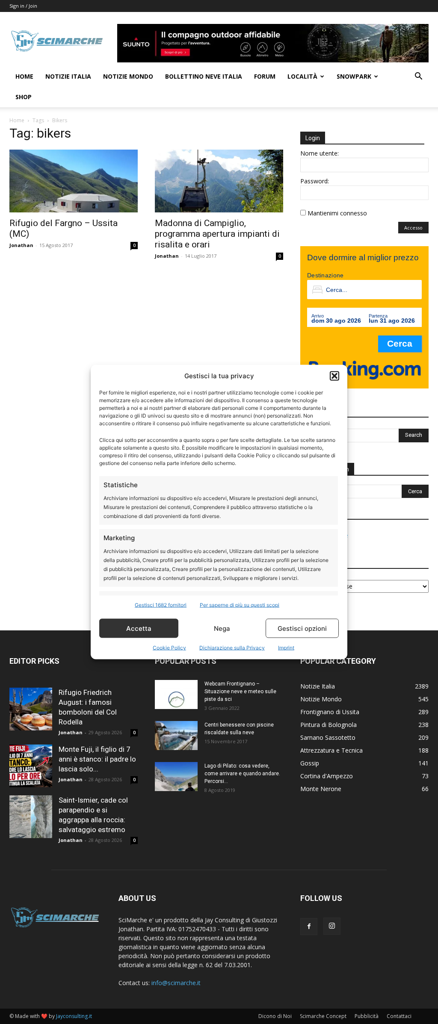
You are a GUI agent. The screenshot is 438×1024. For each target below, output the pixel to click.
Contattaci (399, 1016)
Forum (264, 76)
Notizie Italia (68, 76)
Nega (222, 628)
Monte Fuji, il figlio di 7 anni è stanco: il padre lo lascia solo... (97, 759)
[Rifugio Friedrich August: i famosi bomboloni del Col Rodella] (30, 709)
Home (24, 76)
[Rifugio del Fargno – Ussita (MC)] (73, 181)
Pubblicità (367, 1016)
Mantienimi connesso (337, 213)
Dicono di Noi (275, 1016)
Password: (314, 181)
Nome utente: (319, 153)
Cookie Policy (169, 647)
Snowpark (354, 76)
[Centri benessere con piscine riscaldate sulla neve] (176, 735)
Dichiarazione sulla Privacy (232, 647)
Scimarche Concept (323, 1016)
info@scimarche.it (176, 983)
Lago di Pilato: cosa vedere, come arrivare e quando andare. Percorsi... (242, 773)
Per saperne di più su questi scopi (239, 605)
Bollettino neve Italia (203, 76)
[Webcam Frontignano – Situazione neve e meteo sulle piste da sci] (176, 694)
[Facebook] (308, 926)
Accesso (413, 227)
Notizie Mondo (128, 76)
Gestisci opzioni (302, 628)
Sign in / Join (23, 6)
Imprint (286, 647)
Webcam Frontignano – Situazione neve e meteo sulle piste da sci (240, 691)
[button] (334, 375)
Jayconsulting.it (74, 1016)
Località (302, 76)
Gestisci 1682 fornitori (160, 605)
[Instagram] (331, 926)
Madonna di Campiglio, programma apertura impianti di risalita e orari (217, 234)
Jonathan (21, 245)
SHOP (23, 97)
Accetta (138, 628)
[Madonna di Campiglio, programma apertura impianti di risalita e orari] (219, 181)
